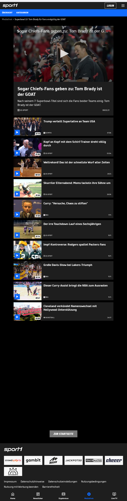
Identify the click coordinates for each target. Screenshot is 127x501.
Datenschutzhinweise (32, 481)
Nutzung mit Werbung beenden (21, 486)
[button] (63, 53)
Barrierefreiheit (51, 486)
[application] (63, 54)
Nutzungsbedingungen (93, 481)
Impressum (10, 481)
